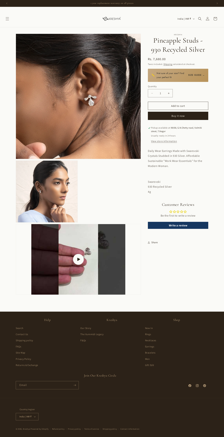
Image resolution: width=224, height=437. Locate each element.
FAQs (18, 346)
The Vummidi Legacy (91, 334)
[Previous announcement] (7, 3)
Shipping (167, 64)
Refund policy (58, 429)
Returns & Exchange (27, 365)
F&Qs (83, 340)
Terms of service (91, 429)
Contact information (129, 429)
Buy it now (178, 116)
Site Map (20, 352)
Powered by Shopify (40, 429)
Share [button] (154, 242)
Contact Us (22, 334)
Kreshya (26, 429)
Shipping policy (24, 340)
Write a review (178, 225)
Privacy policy (74, 429)
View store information (164, 141)
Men (147, 359)
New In (149, 328)
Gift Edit (149, 365)
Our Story (85, 328)
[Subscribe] (75, 385)
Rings (148, 334)
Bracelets (150, 352)
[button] (7, 19)
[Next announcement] (217, 3)
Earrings (149, 346)
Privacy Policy (23, 359)
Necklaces (150, 340)
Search (19, 328)
